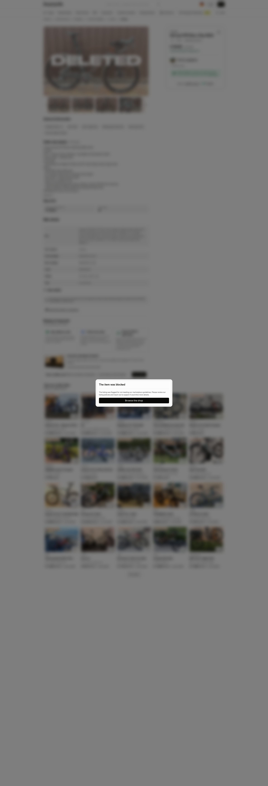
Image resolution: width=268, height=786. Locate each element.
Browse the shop (134, 400)
